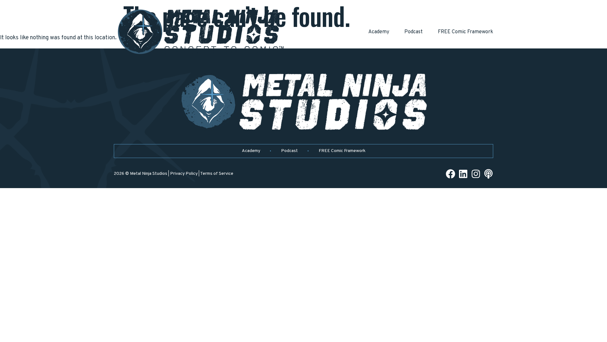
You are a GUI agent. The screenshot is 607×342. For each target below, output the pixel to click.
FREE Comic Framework (465, 32)
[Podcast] (488, 174)
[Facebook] (450, 174)
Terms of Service (216, 173)
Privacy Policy (184, 173)
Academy (378, 32)
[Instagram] (476, 174)
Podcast (413, 32)
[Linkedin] (463, 174)
